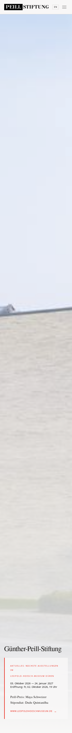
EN (55, 6)
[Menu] (64, 7)
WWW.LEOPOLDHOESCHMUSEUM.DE (33, 711)
